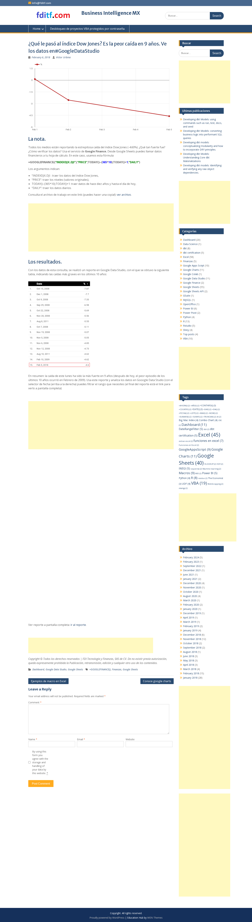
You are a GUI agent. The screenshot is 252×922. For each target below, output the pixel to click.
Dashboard (38, 669)
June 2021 (188, 574)
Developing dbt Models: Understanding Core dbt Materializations (196, 157)
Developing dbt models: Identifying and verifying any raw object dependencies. (202, 169)
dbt (185, 248)
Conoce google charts (157, 681)
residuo (202, 478)
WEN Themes (155, 917)
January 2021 (190, 578)
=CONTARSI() (208, 405)
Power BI (188, 308)
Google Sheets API (193, 291)
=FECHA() (184, 413)
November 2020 (192, 587)
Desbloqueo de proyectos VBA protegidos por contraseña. (87, 29)
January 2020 (190, 609)
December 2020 (192, 583)
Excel (186, 257)
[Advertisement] (101, 227)
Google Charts (191, 269)
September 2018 (192, 647)
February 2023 (191, 561)
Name (32, 739)
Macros (187, 473)
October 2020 (190, 591)
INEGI (184, 468)
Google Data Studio (56, 669)
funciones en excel (208, 441)
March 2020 (189, 600)
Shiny (186, 330)
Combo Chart (208, 420)
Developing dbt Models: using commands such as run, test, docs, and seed (202, 123)
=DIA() (216, 409)
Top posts (188, 334)
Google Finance (191, 282)
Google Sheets (75, 669)
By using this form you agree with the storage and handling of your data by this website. (40, 762)
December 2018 (192, 634)
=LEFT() (194, 413)
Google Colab (190, 274)
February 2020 (191, 604)
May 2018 (188, 660)
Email (81, 739)
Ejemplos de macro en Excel (48, 681)
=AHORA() (184, 405)
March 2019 (189, 621)
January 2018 (190, 677)
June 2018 (188, 656)
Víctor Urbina (63, 57)
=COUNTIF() (185, 409)
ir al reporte (78, 625)
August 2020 (190, 596)
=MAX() (203, 413)
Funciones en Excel (189, 445)
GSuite (186, 295)
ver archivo (124, 195)
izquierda (196, 469)
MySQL (187, 299)
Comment (34, 702)
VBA (185, 338)
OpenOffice (189, 304)
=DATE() (197, 409)
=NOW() (213, 413)
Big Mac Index (188, 420)
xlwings (183, 488)
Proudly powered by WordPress (106, 917)
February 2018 (191, 673)
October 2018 (190, 643)
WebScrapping (215, 484)
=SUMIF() (197, 417)
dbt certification (191, 252)
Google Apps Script (193, 265)
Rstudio (187, 325)
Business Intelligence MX (110, 13)
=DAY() (207, 409)
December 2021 (192, 570)
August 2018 (190, 651)
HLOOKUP (210, 464)
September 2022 (192, 566)
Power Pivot (190, 312)
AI (219, 417)
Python (187, 317)
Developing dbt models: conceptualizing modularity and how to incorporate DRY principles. (203, 146)
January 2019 (190, 630)
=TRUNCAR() (209, 417)
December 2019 (192, 613)
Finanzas (116, 669)
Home (36, 29)
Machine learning (212, 469)
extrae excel (186, 441)
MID (198, 473)
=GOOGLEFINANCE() (100, 669)
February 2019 (191, 626)
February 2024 (191, 557)
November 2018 (192, 639)
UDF (186, 483)
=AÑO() (195, 405)
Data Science (190, 244)
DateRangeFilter (191, 429)
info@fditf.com (41, 3)
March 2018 (189, 669)
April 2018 (188, 664)
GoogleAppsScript (195, 449)
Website (130, 739)
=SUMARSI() (185, 417)
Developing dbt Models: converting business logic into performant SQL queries (202, 134)
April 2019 (188, 617)
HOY (220, 464)
